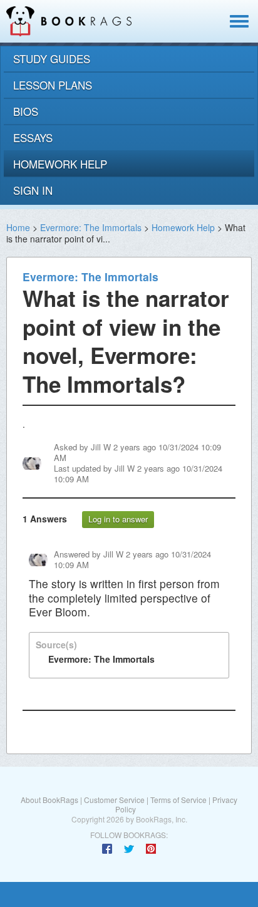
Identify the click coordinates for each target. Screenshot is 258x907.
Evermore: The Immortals (91, 227)
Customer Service (114, 799)
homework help (60, 164)
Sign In (33, 190)
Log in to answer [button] (118, 519)
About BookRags (49, 799)
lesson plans (52, 85)
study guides (51, 58)
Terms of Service (178, 799)
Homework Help (183, 227)
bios (25, 111)
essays (33, 137)
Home (18, 227)
